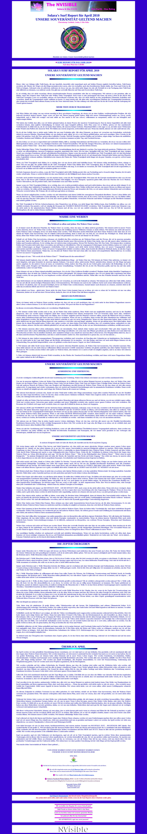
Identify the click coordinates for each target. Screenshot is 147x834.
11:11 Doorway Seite (77, 769)
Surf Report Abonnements (59, 796)
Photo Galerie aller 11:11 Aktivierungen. (82, 775)
